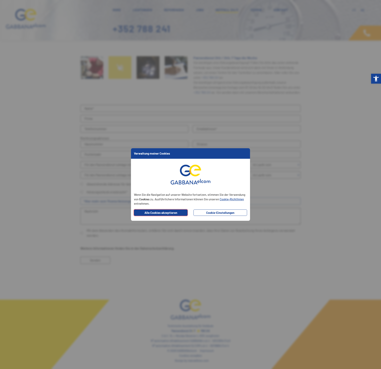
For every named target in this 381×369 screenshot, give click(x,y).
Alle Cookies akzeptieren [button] (160, 212)
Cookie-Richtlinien (232, 199)
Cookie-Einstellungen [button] (220, 212)
